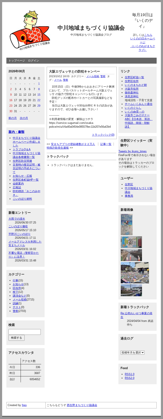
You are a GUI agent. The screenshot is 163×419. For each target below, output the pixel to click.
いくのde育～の (134, 111)
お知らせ (18, 284)
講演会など (20, 295)
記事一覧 (105, 144)
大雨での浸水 (16, 218)
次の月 (24, 118)
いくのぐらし (133, 107)
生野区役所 (132, 81)
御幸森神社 (132, 92)
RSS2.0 (129, 378)
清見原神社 (132, 96)
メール (58, 80)
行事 (15, 280)
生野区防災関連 (22, 160)
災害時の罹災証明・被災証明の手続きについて (26, 168)
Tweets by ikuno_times (132, 151)
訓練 (15, 303)
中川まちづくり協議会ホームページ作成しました (26, 141)
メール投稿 (20, 299)
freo (24, 405)
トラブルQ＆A (22, 149)
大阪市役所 (132, 88)
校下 (15, 291)
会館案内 (18, 183)
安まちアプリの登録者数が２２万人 (73, 144)
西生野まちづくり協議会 (82, 405)
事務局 (129, 195)
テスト (17, 307)
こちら (148, 34)
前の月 (12, 118)
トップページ (16, 60)
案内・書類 (16, 132)
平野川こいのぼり (19, 234)
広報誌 (17, 187)
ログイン (33, 60)
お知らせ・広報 (22, 175)
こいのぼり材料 (22, 198)
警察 (15, 311)
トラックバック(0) (103, 134)
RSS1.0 (129, 374)
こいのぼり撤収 (18, 226)
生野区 (129, 184)
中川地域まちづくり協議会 (91, 28)
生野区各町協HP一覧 (26, 179)
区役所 (17, 288)
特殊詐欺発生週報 (58, 147)
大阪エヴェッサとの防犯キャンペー (74, 71)
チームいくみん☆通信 (138, 104)
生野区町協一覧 (134, 77)
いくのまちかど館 (136, 85)
